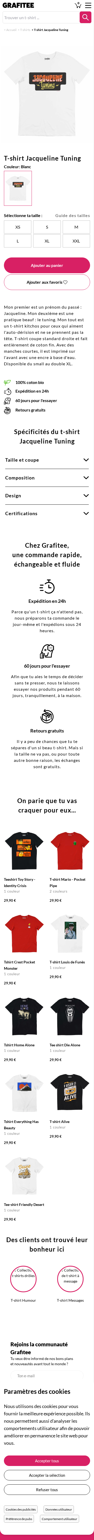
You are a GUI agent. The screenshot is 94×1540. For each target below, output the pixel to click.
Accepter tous (47, 1460)
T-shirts (25, 30)
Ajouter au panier (47, 265)
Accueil (11, 30)
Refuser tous (47, 1489)
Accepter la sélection (47, 1475)
